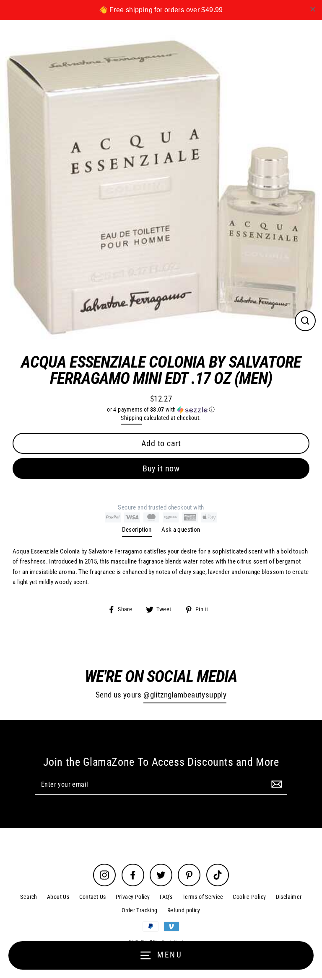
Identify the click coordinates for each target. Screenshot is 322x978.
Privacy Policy (133, 896)
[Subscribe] (275, 784)
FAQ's (166, 896)
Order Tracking (139, 910)
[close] (312, 9)
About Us (58, 896)
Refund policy (183, 910)
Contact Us (92, 896)
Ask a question (180, 529)
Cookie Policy (249, 896)
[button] (161, 410)
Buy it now (161, 468)
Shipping (131, 417)
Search (28, 896)
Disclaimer (289, 896)
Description (137, 529)
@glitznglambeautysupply (184, 695)
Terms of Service (202, 896)
